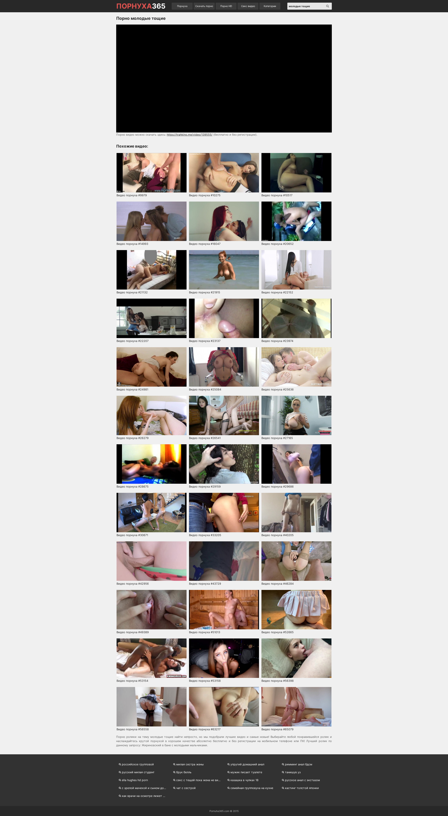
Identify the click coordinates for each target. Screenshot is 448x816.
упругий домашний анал (247, 764)
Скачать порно (204, 6)
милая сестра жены (190, 764)
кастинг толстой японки (302, 788)
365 (141, 6)
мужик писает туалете (246, 772)
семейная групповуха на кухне (251, 788)
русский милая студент (138, 772)
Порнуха (182, 6)
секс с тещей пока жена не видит (199, 780)
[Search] (327, 6)
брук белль (183, 772)
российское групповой (138, 764)
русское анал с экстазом (302, 780)
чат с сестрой (186, 788)
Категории (270, 6)
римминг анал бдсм (298, 764)
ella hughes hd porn (135, 780)
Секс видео (248, 6)
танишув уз (293, 772)
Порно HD (226, 6)
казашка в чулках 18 (244, 780)
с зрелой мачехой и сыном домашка (145, 788)
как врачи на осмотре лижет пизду (145, 796)
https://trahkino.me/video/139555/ (189, 134)
